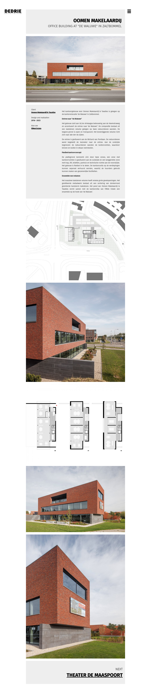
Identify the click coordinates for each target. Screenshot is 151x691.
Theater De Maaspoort (95, 674)
